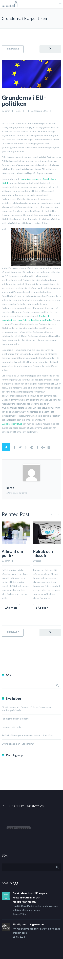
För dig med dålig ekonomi (15, 718)
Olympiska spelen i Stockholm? (18, 743)
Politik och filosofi (43, 553)
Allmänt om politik (12, 553)
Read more (11, 608)
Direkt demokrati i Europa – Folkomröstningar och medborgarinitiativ (30, 897)
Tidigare (13, 49)
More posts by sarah (16, 492)
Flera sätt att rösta (11, 727)
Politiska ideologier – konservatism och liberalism (27, 735)
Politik (18, 111)
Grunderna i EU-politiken (24, 100)
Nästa (50, 49)
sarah (7, 111)
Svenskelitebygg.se (12, 423)
